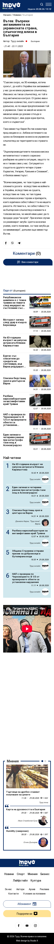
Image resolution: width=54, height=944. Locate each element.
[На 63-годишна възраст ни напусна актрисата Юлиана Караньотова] (40, 342)
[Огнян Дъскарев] (43, 842)
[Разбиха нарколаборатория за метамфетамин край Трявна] (40, 400)
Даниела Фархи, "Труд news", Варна (27, 522)
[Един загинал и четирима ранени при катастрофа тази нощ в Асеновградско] (40, 439)
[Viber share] (12, 243)
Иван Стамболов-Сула (27, 821)
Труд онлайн (17, 41)
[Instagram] (35, 925)
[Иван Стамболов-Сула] (43, 820)
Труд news (43, 802)
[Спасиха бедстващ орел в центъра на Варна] (40, 381)
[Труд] (27, 863)
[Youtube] (27, 925)
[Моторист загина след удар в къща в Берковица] (40, 322)
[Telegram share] (19, 243)
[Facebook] (18, 925)
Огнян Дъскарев (30, 842)
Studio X (34, 940)
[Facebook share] (6, 243)
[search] (41, 4)
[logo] (11, 6)
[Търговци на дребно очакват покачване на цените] (27, 776)
